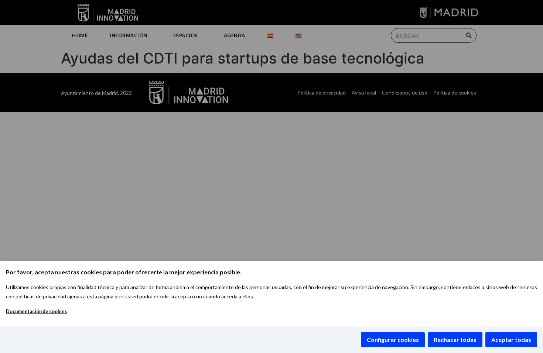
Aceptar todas (511, 339)
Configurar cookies (393, 339)
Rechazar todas (455, 339)
